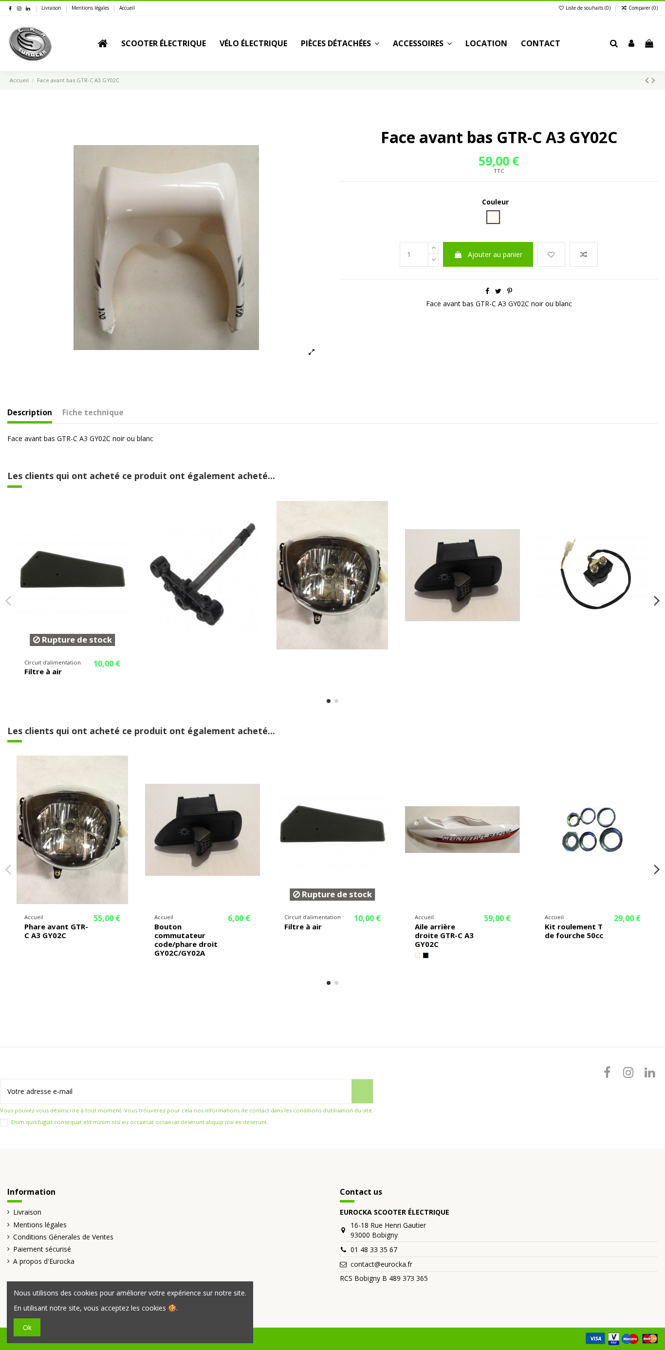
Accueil (127, 7)
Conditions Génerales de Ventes (63, 1236)
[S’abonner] (362, 1091)
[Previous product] (648, 80)
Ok (27, 1327)
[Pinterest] (509, 291)
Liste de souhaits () (588, 7)
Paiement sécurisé (42, 1249)
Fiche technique (93, 413)
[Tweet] (498, 291)
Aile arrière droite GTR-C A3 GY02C (444, 935)
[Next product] (653, 80)
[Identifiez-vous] (631, 44)
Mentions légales (91, 7)
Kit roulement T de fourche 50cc (574, 931)
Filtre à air (43, 671)
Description (29, 413)
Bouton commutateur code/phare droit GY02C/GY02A (186, 940)
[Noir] (425, 955)
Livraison (52, 7)
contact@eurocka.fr (381, 1264)
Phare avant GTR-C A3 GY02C (56, 931)
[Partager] (487, 291)
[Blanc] (417, 955)
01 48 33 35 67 (374, 1249)
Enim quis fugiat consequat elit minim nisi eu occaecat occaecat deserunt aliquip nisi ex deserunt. (139, 1122)
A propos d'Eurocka (43, 1261)
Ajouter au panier (495, 254)
